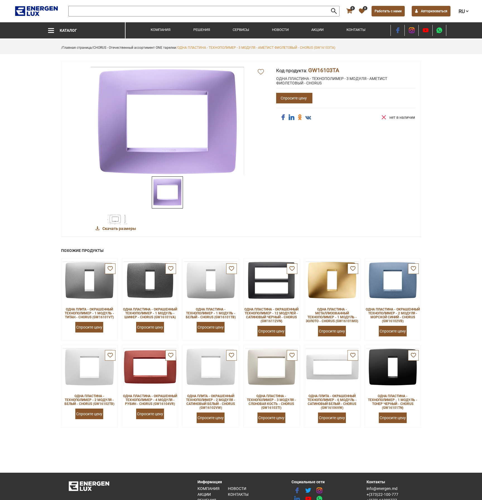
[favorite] (110, 268)
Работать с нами (388, 11)
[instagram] (411, 30)
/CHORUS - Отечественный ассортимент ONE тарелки (134, 48)
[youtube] (425, 30)
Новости (280, 30)
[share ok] (300, 117)
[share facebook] (283, 117)
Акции (317, 30)
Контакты (355, 30)
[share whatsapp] (439, 30)
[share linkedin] (291, 117)
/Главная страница (76, 48)
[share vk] (308, 118)
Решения (201, 30)
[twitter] (308, 490)
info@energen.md (382, 488)
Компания (160, 30)
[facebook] (397, 30)
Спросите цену (294, 98)
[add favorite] (261, 72)
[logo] (37, 11)
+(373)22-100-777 (382, 494)
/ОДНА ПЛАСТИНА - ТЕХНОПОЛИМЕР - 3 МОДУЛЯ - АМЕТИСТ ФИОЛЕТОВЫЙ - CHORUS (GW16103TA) (255, 48)
